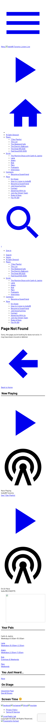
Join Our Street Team (19, 193)
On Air (8, 153)
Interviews (15, 169)
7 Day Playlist (16, 139)
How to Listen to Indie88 (21, 181)
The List (14, 141)
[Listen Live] (23, 421)
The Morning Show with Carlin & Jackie (26, 155)
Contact (14, 188)
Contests (9, 172)
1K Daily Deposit (12, 134)
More (8, 176)
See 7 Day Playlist (8, 495)
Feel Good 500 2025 (19, 151)
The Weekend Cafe (18, 144)
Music (8, 137)
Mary (13, 165)
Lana (13, 158)
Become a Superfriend (20, 174)
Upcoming (5, 691)
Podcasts (15, 167)
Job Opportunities (18, 186)
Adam (13, 160)
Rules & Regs (16, 195)
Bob (12, 162)
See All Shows (6, 693)
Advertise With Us (18, 190)
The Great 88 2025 (18, 148)
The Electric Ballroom (19, 146)
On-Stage (14, 179)
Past (12, 691)
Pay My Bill (15, 197)
